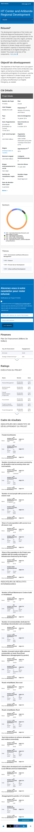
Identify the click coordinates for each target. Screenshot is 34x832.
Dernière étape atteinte (23, 175)
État (19, 101)
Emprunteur (22, 107)
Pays (3, 116)
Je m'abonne (8, 325)
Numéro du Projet (8, 101)
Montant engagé (7, 156)
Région (4, 148)
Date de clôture (23, 164)
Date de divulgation (24, 116)
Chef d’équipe (6, 107)
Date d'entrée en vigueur (23, 123)
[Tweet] (10, 826)
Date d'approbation (8, 122)
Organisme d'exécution (21, 135)
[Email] (3, 826)
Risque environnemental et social (8, 166)
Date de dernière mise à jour (7, 183)
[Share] (17, 826)
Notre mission (4, 3)
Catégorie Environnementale (24, 157)
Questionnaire (25, 820)
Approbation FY (23, 148)
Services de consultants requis (8, 175)
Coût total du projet (8, 135)
